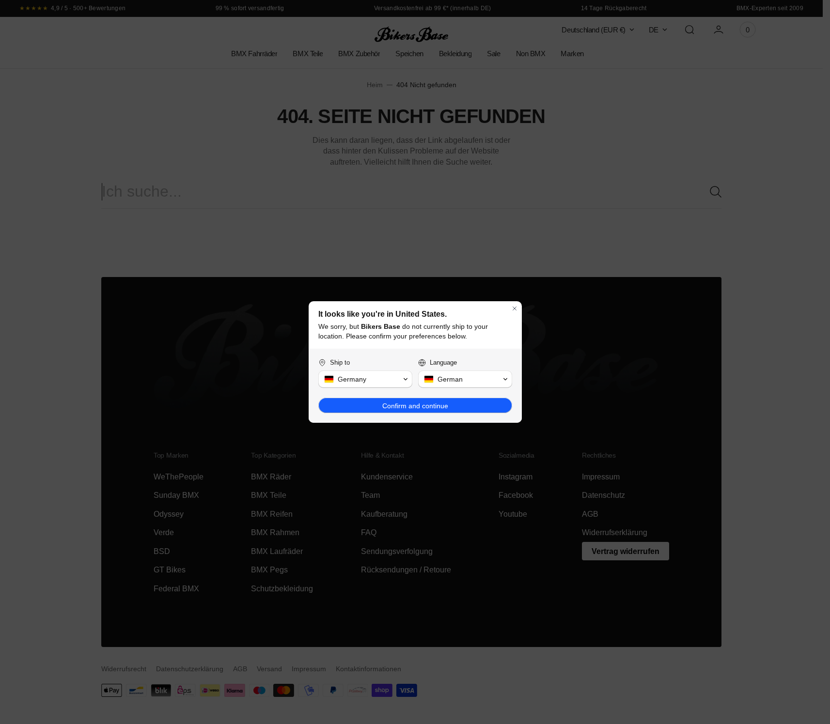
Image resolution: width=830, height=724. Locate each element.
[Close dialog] (514, 308)
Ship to (340, 362)
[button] (365, 379)
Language (443, 362)
